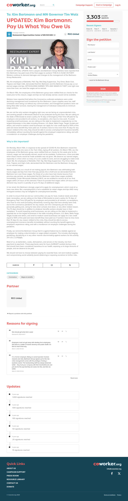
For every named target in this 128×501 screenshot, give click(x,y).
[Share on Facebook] (34, 265)
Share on (16, 265)
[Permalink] (66, 331)
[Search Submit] (53, 5)
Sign (103, 88)
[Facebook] (112, 474)
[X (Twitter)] (119, 474)
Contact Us (12, 483)
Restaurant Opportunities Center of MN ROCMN (33, 35)
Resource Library (16, 479)
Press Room (13, 475)
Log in (117, 5)
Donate (10, 486)
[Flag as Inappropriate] (62, 331)
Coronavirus (13, 277)
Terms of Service (101, 102)
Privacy (119, 495)
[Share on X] (70, 265)
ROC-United (73, 34)
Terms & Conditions (109, 495)
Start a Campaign (104, 5)
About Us (11, 468)
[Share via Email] (52, 265)
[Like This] (58, 331)
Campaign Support (84, 5)
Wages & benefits (27, 277)
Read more (74, 378)
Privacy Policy (90, 102)
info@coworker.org (114, 469)
